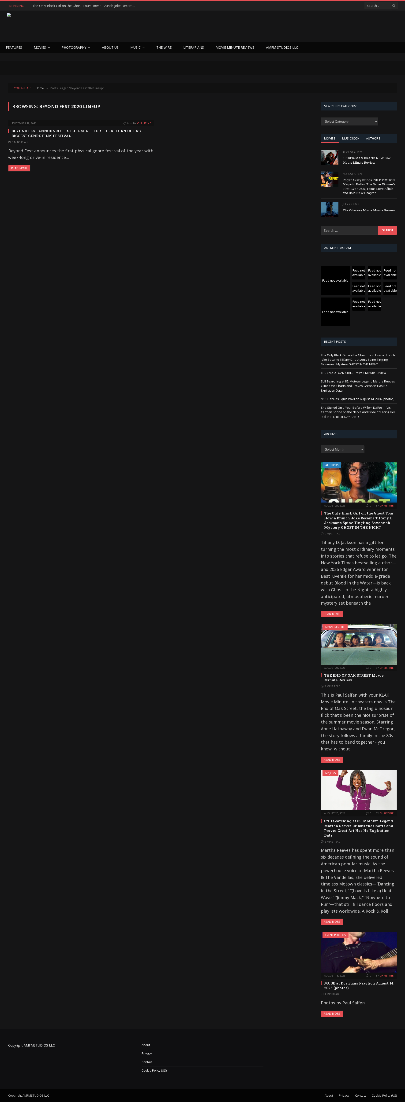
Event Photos (335, 935)
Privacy (147, 1053)
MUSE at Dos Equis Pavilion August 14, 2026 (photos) (357, 399)
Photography (74, 47)
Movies (40, 47)
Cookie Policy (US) (154, 1070)
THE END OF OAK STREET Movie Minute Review (69, 6)
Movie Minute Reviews (235, 47)
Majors (330, 773)
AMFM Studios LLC (282, 47)
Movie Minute (335, 627)
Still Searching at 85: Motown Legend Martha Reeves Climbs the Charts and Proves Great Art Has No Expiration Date (358, 386)
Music (135, 47)
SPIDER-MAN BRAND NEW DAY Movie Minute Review (367, 160)
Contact (147, 1062)
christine (144, 123)
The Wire (164, 47)
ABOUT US (110, 47)
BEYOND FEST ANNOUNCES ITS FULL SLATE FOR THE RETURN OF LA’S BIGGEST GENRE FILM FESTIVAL (76, 133)
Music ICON (351, 138)
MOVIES (330, 138)
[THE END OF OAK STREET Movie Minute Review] (359, 644)
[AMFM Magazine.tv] (83, 26)
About (146, 1045)
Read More (19, 168)
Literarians (193, 47)
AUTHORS (373, 138)
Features (14, 47)
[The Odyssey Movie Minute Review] (329, 209)
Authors (331, 465)
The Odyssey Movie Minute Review (369, 210)
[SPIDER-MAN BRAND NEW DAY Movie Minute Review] (329, 157)
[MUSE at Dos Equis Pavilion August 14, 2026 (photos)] (359, 952)
